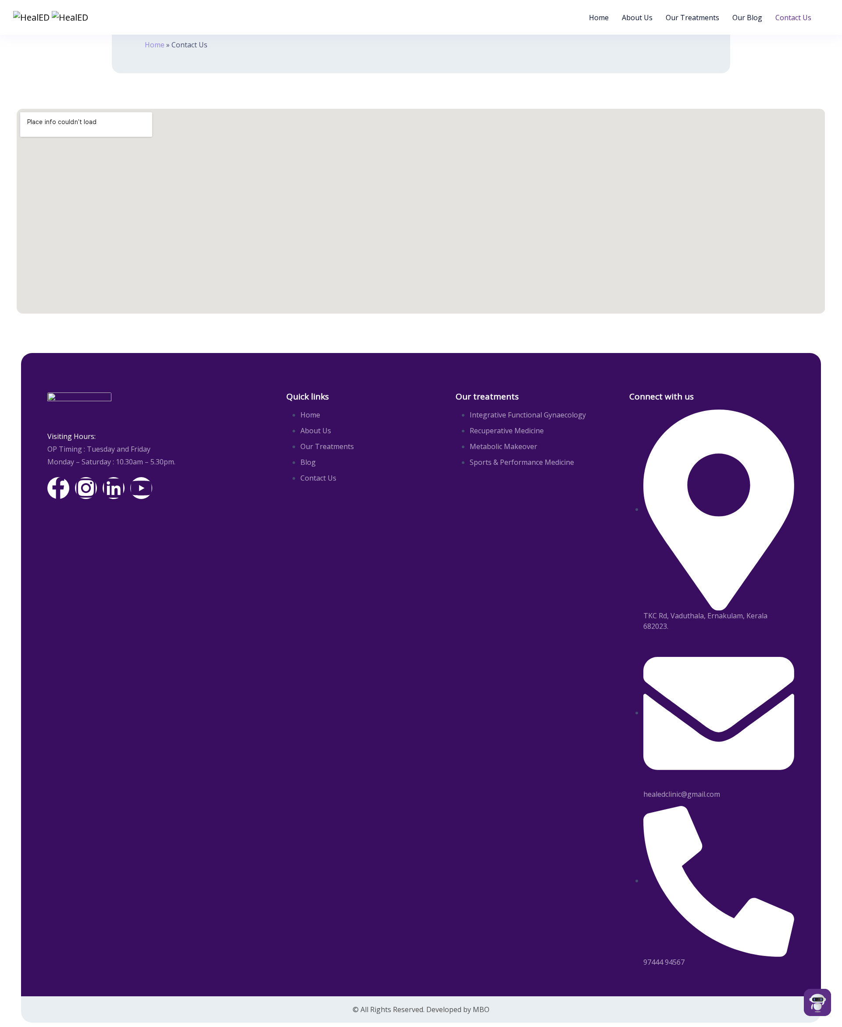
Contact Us (793, 17)
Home (599, 17)
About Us (637, 17)
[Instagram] (86, 488)
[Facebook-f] (58, 488)
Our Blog (747, 17)
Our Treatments (692, 17)
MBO (481, 1009)
